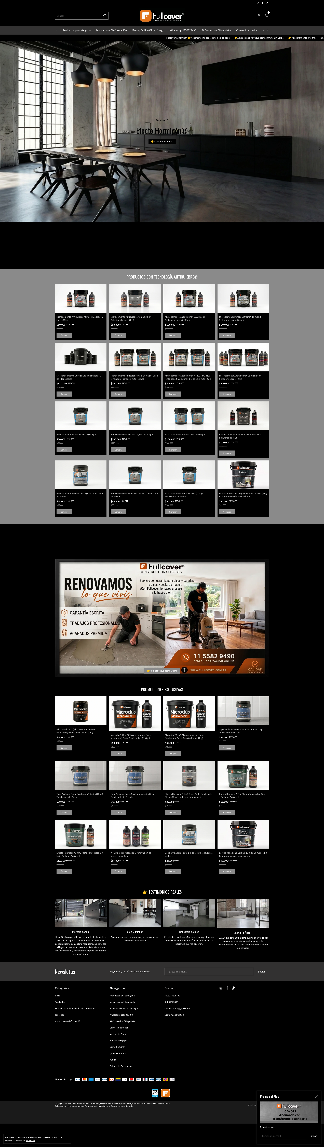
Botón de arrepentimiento (122, 1106)
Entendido (30, 1140)
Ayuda (113, 1059)
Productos (60, 1002)
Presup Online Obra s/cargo (148, 30)
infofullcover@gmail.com (177, 1008)
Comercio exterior (246, 30)
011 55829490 (171, 1002)
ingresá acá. (103, 1106)
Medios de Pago (118, 1034)
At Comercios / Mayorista (216, 30)
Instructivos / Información (111, 30)
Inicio (57, 995)
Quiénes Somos (118, 1053)
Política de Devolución (121, 1066)
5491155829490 (172, 995)
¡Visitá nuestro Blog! (174, 1014)
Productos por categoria (76, 30)
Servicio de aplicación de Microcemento (75, 1008)
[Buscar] (104, 15)
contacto (59, 1014)
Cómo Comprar (117, 1046)
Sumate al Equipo (118, 1040)
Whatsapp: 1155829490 (183, 30)
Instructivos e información (68, 1021)
